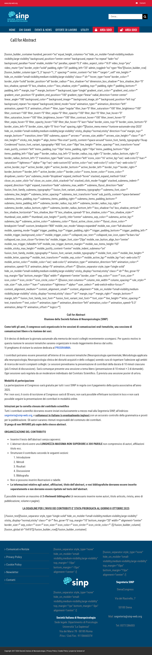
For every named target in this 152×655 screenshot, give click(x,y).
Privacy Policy (14, 557)
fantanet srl (81, 651)
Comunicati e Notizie (17, 549)
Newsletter (12, 572)
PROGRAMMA (63, 347)
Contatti (10, 580)
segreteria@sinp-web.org (18, 415)
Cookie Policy (14, 564)
